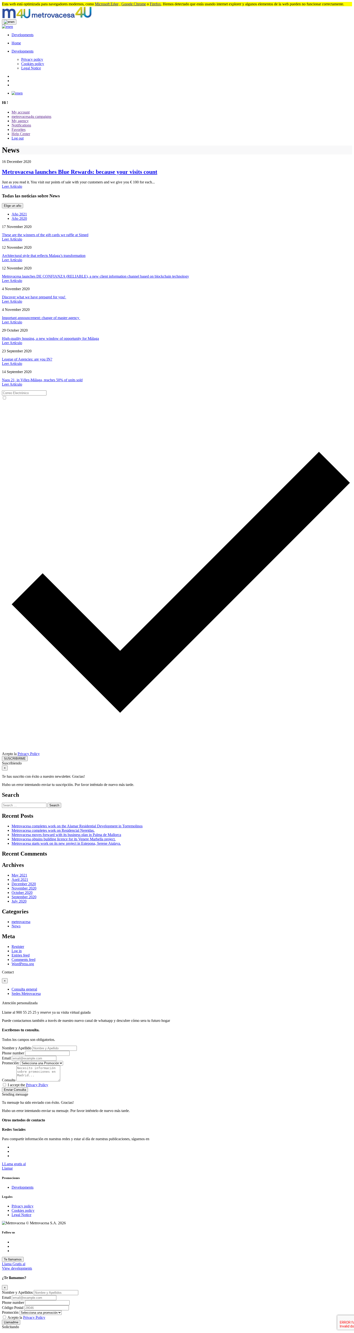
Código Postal (13, 1308)
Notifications (21, 125)
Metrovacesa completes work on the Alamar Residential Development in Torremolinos (77, 826)
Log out (18, 138)
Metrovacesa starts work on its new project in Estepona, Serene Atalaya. (66, 843)
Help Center (21, 134)
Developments (22, 35)
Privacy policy (32, 59)
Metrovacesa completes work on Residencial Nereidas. (53, 830)
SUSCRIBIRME (15, 758)
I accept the (28, 1085)
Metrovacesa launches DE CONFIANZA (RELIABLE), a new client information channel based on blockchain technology (95, 276)
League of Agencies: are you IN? (27, 359)
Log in (17, 951)
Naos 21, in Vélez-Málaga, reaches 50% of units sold (42, 380)
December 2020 (24, 884)
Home (16, 43)
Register (18, 946)
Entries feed (21, 955)
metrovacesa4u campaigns (31, 116)
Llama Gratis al (13, 1264)
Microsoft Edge (106, 4)
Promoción (10, 1312)
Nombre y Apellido (16, 1048)
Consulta (8, 1080)
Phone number (13, 1053)
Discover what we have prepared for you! (34, 297)
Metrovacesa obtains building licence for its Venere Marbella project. (64, 839)
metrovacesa (21, 922)
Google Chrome (133, 4)
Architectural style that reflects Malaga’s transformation (43, 256)
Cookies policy (32, 64)
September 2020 (24, 897)
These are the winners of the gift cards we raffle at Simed (45, 235)
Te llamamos (13, 1259)
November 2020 (24, 888)
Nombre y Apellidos (18, 1292)
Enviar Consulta (15, 1090)
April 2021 (20, 880)
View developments (17, 1268)
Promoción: (11, 1063)
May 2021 (19, 875)
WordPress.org (23, 964)
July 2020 (19, 901)
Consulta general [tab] (24, 989)
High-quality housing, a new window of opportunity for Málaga (50, 338)
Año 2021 (19, 214)
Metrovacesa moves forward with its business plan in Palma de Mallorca (66, 835)
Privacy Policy (29, 754)
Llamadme (11, 1322)
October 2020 (22, 893)
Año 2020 (19, 218)
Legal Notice (31, 68)
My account (21, 112)
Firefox (155, 4)
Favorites (19, 129)
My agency (20, 121)
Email (6, 1058)
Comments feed (23, 960)
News (16, 926)
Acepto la (21, 754)
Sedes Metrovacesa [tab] (26, 993)
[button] (9, 22)
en (11, 27)
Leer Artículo (12, 186)
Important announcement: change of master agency (41, 318)
